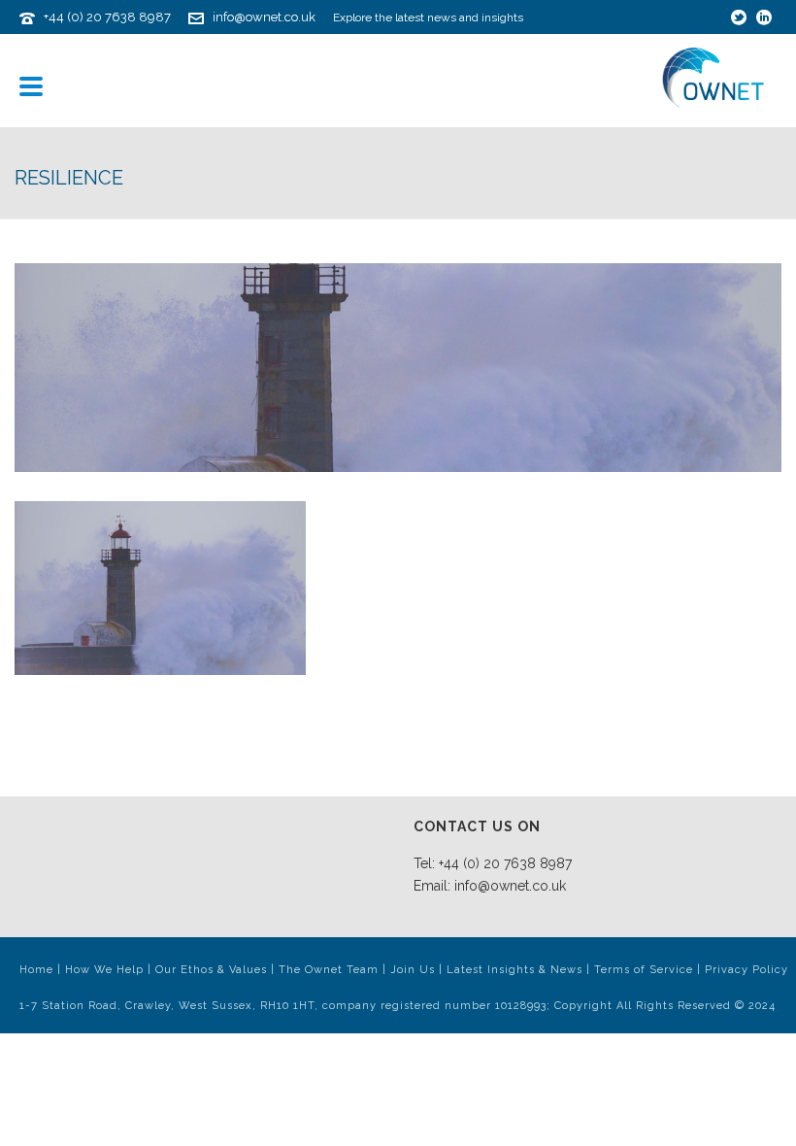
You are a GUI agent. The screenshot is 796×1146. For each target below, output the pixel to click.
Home (36, 969)
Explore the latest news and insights (428, 17)
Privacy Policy (746, 969)
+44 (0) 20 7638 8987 (107, 17)
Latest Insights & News (514, 969)
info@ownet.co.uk (264, 17)
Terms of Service (643, 969)
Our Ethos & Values (211, 969)
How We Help (104, 969)
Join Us (412, 969)
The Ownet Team (329, 969)
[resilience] (398, 367)
